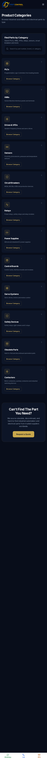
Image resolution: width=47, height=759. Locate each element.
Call (23, 757)
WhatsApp (7, 757)
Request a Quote (23, 434)
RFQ (39, 757)
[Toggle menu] (43, 4)
